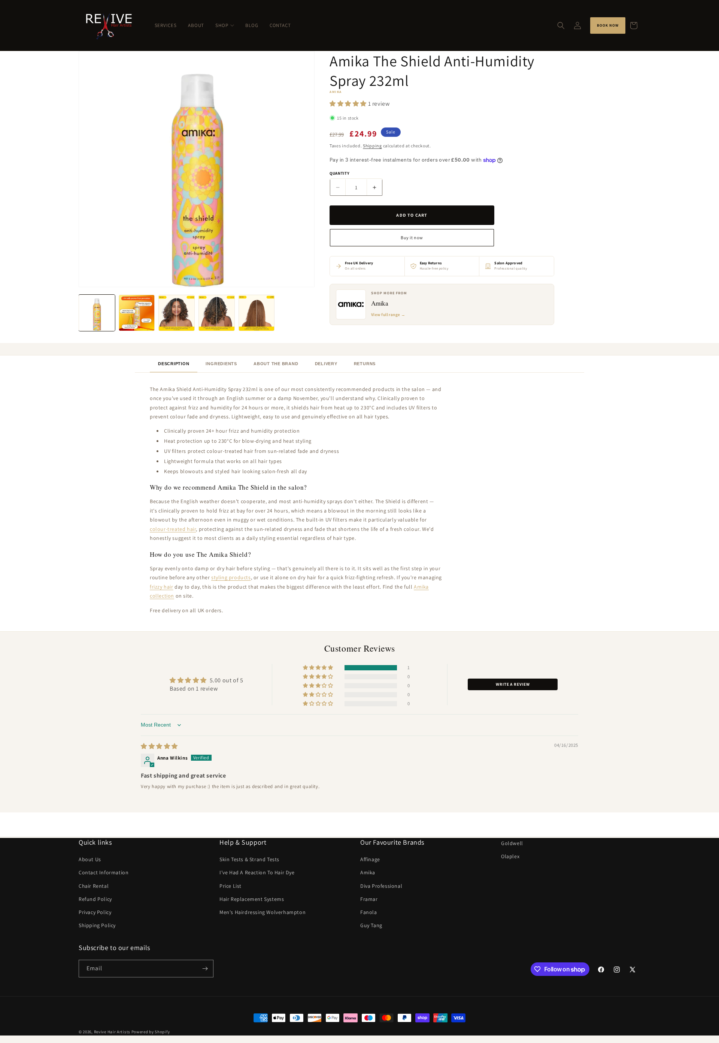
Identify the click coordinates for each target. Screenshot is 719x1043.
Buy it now (412, 238)
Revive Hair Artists (112, 1031)
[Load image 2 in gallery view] (137, 313)
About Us (90, 859)
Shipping (372, 146)
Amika (367, 872)
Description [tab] (173, 363)
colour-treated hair (173, 529)
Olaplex (510, 856)
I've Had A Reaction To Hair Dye (257, 872)
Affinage (370, 859)
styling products (231, 577)
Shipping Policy (97, 925)
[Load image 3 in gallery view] (176, 313)
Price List (230, 886)
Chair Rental (94, 886)
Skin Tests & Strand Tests (249, 859)
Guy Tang (371, 925)
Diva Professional (381, 886)
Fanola (368, 912)
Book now (608, 25)
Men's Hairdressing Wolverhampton (262, 912)
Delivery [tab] (326, 363)
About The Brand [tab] (276, 363)
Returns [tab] (365, 363)
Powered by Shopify (150, 1031)
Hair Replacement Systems (251, 899)
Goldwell (512, 843)
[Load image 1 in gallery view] (97, 313)
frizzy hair (161, 586)
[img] (159, 746)
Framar (369, 899)
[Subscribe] (205, 968)
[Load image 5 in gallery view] (257, 313)
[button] (561, 25)
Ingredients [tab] (221, 363)
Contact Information (103, 872)
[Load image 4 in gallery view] (216, 313)
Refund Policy (95, 899)
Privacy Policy (95, 912)
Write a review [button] (513, 684)
